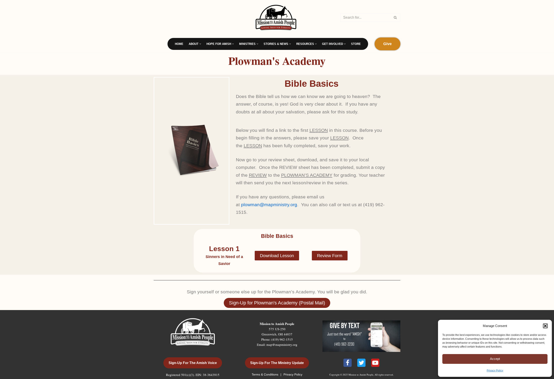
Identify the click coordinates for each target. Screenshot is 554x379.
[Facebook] (347, 363)
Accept (495, 359)
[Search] (395, 17)
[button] (545, 326)
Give (387, 44)
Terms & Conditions (265, 374)
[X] (361, 363)
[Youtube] (375, 363)
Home (179, 44)
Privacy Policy (495, 370)
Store (356, 44)
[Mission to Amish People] (277, 17)
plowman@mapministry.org (269, 204)
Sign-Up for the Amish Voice (193, 363)
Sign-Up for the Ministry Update (277, 363)
